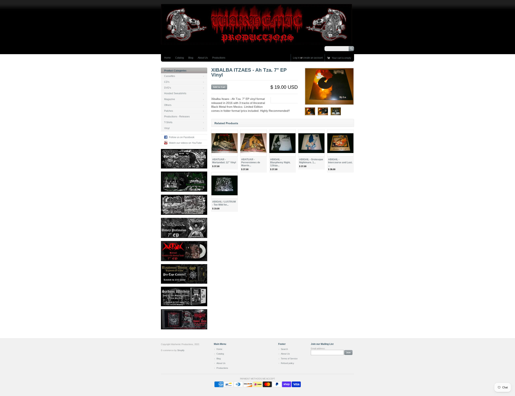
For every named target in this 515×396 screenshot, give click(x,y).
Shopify (180, 350)
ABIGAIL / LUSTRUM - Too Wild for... (224, 203)
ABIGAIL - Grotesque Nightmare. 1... (311, 161)
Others (167, 105)
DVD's (167, 87)
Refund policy (287, 363)
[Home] (256, 42)
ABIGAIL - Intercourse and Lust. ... (340, 162)
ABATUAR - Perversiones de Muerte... (250, 162)
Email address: (318, 348)
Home (167, 57)
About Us (203, 57)
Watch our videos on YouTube (185, 143)
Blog (190, 57)
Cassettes (169, 76)
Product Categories (175, 70)
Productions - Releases (177, 116)
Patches (168, 111)
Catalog (179, 57)
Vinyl (167, 128)
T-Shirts (168, 122)
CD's (166, 82)
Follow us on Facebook (181, 137)
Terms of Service (289, 358)
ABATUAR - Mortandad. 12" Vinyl (224, 161)
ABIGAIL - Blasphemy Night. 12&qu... (280, 162)
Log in (296, 57)
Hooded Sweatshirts (175, 93)
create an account (313, 57)
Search (284, 349)
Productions (218, 57)
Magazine (169, 99)
